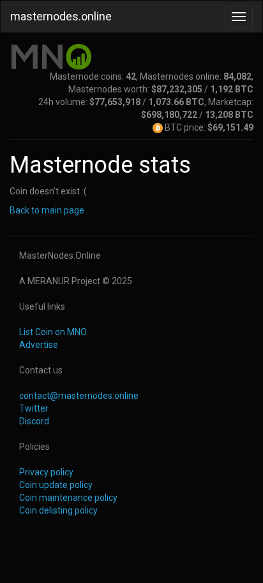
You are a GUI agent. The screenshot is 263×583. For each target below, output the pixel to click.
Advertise (38, 345)
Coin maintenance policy (68, 498)
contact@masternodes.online (79, 396)
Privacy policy (46, 472)
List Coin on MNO (53, 332)
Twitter (34, 408)
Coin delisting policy (58, 510)
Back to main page (47, 210)
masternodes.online (61, 16)
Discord (34, 421)
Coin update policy (56, 485)
